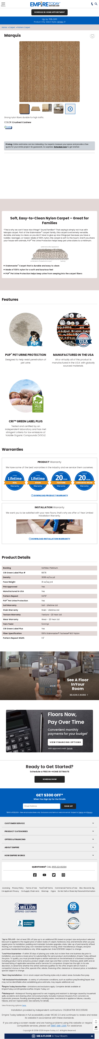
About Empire (12, 847)
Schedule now (60, 147)
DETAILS (60, 22)
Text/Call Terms (46, 888)
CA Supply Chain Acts (30, 891)
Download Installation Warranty (50, 538)
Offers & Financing (15, 839)
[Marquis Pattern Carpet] (49, 71)
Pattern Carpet (23, 27)
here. (24, 1005)
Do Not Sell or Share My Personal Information (76, 891)
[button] (96, 4)
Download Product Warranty (50, 495)
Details (70, 748)
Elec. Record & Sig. (87, 888)
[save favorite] (92, 35)
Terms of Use (31, 888)
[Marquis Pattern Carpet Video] (70, 109)
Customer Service (15, 823)
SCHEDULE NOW (50, 779)
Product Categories (16, 831)
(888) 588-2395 (59, 1025)
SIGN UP (68, 806)
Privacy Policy (18, 888)
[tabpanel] (49, 244)
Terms (81, 812)
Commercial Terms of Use (66, 888)
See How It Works (78, 695)
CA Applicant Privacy (10, 891)
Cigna (53, 891)
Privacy (89, 812)
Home (4, 27)
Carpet (12, 27)
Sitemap (45, 891)
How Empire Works (15, 855)
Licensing (6, 888)
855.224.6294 (59, 866)
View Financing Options (65, 742)
